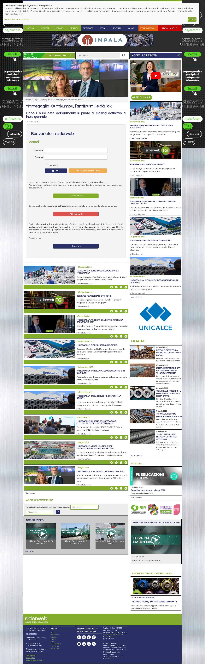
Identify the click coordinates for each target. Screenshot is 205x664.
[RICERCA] (124, 55)
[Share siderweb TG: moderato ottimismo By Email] (111, 311)
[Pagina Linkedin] (79, 637)
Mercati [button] (59, 28)
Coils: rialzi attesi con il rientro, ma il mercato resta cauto (168, 393)
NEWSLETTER (55, 648)
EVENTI (53, 641)
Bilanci (74, 28)
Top (36, 100)
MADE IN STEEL (56, 646)
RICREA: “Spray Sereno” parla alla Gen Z (154, 601)
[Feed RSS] (89, 644)
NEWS (53, 632)
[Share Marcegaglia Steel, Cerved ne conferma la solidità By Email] (111, 412)
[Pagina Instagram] (84, 637)
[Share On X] (121, 287)
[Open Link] (102, 40)
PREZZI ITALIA (55, 635)
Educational (148, 28)
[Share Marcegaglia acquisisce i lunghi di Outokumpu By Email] (111, 488)
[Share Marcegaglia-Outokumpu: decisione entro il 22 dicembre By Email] (111, 387)
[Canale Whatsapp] (94, 644)
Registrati (76, 246)
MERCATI (54, 637)
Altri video (29, 552)
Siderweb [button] (88, 28)
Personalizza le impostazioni (17, 19)
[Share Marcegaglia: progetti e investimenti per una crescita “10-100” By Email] (111, 336)
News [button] (30, 28)
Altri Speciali (136, 498)
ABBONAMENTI (56, 644)
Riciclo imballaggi (152, 573)
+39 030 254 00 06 (34, 643)
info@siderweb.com (35, 645)
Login (57, 171)
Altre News (30, 493)
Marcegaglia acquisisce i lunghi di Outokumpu (100, 471)
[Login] (58, 512)
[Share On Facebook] (125, 287)
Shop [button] (131, 28)
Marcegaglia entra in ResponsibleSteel (97, 345)
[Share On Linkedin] (116, 287)
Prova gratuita (76, 196)
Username (39, 150)
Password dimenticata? (89, 171)
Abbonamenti (169, 28)
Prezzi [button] (45, 28)
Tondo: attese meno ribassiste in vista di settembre (166, 436)
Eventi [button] (117, 28)
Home (28, 100)
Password (39, 157)
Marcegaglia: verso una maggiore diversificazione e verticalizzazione (95, 447)
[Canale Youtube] (79, 644)
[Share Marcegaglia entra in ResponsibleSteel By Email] (111, 362)
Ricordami (53, 165)
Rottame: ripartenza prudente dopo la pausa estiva (168, 352)
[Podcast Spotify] (84, 644)
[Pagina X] (94, 637)
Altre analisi (136, 456)
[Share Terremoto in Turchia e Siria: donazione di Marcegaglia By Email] (111, 287)
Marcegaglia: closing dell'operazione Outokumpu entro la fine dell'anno (96, 422)
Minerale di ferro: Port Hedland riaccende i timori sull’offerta (168, 370)
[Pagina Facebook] (89, 637)
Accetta (192, 19)
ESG (102, 28)
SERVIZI (53, 639)
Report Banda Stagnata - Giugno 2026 (148, 490)
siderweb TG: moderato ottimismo (94, 296)
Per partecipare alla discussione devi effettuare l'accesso (47, 507)
